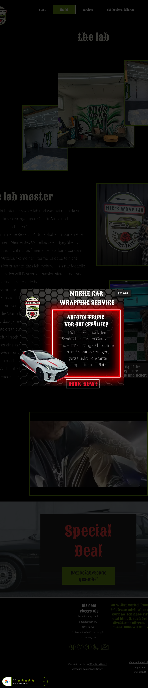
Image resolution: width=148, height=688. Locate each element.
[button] (123, 293)
